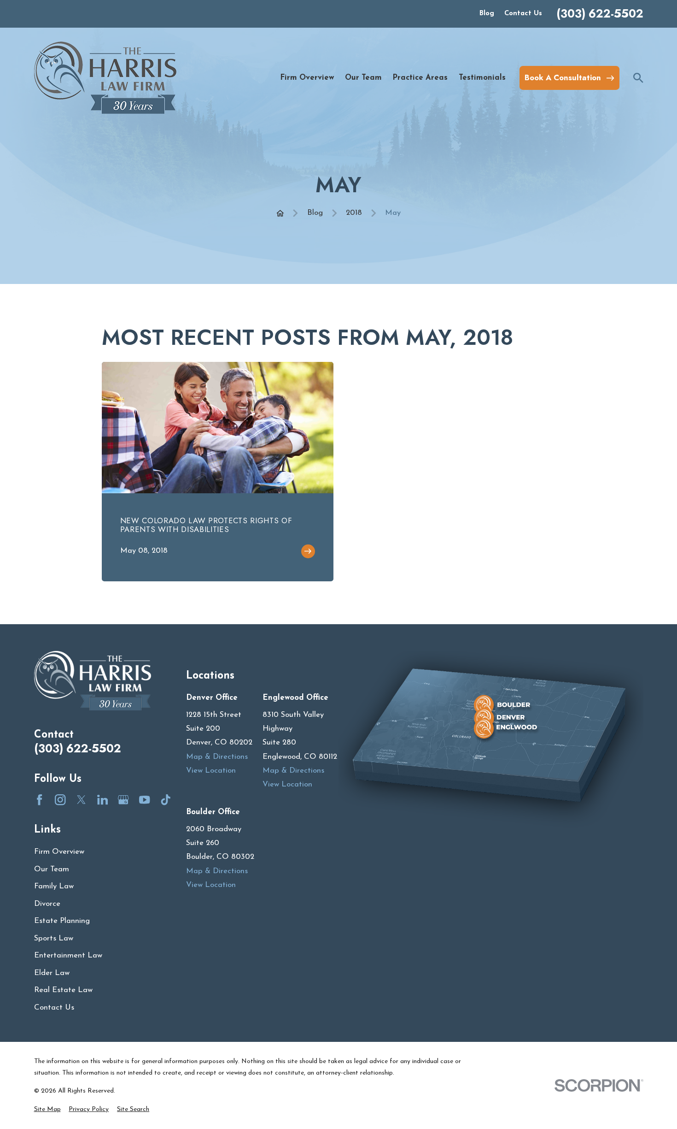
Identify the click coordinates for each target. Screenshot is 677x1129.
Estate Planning (62, 921)
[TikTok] (165, 799)
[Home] (105, 77)
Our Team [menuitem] (363, 78)
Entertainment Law (68, 955)
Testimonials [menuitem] (482, 78)
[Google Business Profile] (123, 799)
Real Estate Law (63, 990)
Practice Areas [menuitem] (420, 78)
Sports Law (53, 938)
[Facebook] (39, 799)
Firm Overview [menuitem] (307, 78)
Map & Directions (217, 757)
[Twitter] (81, 799)
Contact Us (523, 13)
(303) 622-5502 (599, 13)
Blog (486, 13)
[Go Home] (280, 213)
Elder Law (52, 973)
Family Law (54, 886)
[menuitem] (47, 1109)
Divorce (47, 904)
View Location (211, 770)
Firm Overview (59, 852)
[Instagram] (60, 799)
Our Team (51, 869)
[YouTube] (144, 799)
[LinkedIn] (102, 799)
